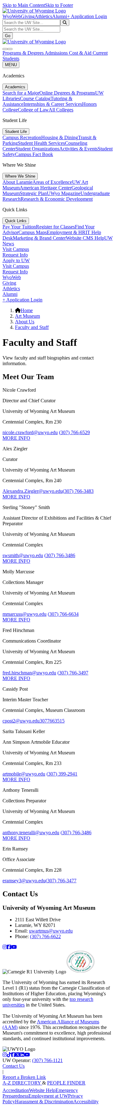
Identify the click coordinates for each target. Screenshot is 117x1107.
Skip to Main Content (23, 5)
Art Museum (27, 316)
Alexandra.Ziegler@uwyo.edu (32, 491)
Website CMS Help (85, 238)
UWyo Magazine (63, 193)
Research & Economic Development (57, 199)
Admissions (57, 53)
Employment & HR (66, 232)
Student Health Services (41, 143)
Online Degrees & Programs (67, 93)
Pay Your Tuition (19, 226)
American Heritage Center (45, 187)
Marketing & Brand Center (39, 238)
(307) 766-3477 (61, 880)
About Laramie (17, 182)
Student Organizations (37, 148)
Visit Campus (15, 249)
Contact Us (13, 1066)
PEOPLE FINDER (66, 1082)
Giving (28, 16)
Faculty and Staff (32, 327)
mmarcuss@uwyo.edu (24, 614)
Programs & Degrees (23, 53)
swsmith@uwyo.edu (22, 555)
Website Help (42, 1090)
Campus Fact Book (34, 154)
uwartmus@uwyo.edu (51, 930)
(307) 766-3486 (59, 555)
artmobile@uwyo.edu (23, 773)
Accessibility (86, 1101)
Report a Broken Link (24, 1077)
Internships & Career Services (52, 104)
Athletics (43, 16)
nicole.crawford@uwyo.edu (30, 432)
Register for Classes (55, 226)
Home (27, 310)
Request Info (15, 254)
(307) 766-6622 (45, 936)
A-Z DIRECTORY (22, 1082)
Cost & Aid (81, 53)
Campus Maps (32, 232)
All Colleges (61, 109)
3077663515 (52, 720)
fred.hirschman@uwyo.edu (29, 672)
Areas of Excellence (52, 182)
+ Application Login (87, 16)
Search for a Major (20, 93)
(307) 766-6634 (63, 614)
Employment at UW (48, 1096)
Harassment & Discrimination (44, 1101)
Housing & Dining (59, 137)
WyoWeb (11, 16)
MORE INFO (16, 438)
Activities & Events (78, 148)
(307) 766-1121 (47, 1060)
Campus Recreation (21, 137)
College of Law (33, 109)
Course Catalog (35, 98)
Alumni (59, 16)
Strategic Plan (33, 193)
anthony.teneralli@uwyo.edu (30, 832)
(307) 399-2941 (61, 773)
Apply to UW (16, 260)
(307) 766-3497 (72, 672)
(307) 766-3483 (78, 491)
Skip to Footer (59, 5)
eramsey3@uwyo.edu (24, 880)
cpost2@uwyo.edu (21, 720)
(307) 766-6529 (74, 432)
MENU (11, 64)
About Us (24, 321)
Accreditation (15, 1090)
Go (7, 35)
